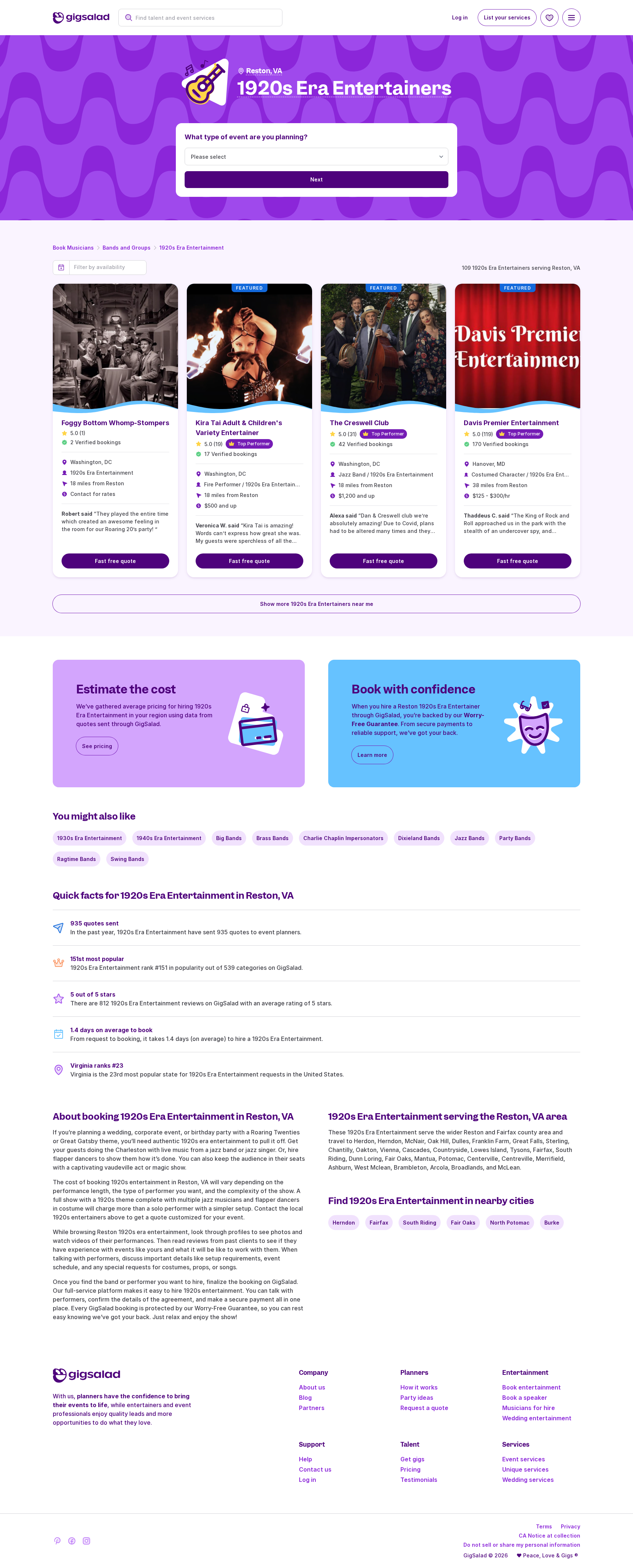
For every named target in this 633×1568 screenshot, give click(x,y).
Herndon (344, 1222)
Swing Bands (127, 859)
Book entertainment (531, 1387)
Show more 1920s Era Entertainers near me (316, 604)
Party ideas (416, 1397)
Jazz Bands (470, 838)
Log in (460, 17)
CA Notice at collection (549, 1535)
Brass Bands (272, 838)
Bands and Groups (127, 247)
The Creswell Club (359, 423)
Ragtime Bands (76, 859)
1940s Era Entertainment (169, 838)
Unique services (525, 1469)
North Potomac (510, 1222)
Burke (551, 1222)
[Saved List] (549, 17)
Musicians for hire (528, 1407)
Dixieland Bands (419, 838)
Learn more (372, 755)
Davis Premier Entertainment (511, 423)
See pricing (97, 746)
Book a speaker (524, 1397)
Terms (544, 1526)
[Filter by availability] (108, 267)
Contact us (315, 1469)
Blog (305, 1397)
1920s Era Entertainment (191, 247)
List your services (507, 17)
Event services (523, 1459)
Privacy (570, 1526)
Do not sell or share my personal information (521, 1545)
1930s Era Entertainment (89, 838)
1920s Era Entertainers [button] (344, 88)
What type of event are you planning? (246, 137)
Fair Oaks (463, 1222)
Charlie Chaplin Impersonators (343, 838)
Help (305, 1459)
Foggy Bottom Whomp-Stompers (115, 423)
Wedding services (528, 1479)
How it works (419, 1387)
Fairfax (379, 1222)
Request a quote (424, 1407)
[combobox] (204, 18)
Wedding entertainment (536, 1418)
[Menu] (571, 17)
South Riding (419, 1222)
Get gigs (412, 1459)
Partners (312, 1407)
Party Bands (515, 838)
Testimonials (418, 1479)
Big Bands (229, 838)
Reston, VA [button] (264, 71)
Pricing (410, 1469)
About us (312, 1387)
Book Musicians (73, 247)
